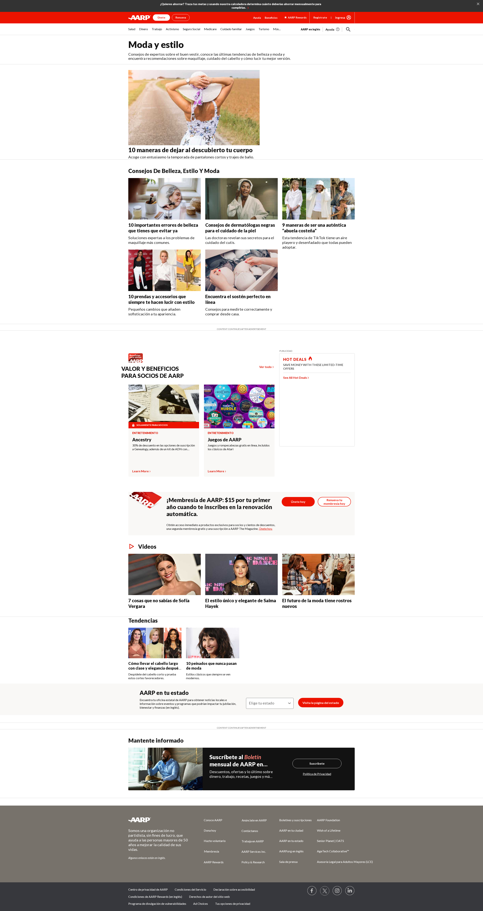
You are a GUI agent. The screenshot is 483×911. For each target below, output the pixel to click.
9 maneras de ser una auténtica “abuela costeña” (314, 227)
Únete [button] (161, 17)
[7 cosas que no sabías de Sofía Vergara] (164, 574)
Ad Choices (200, 903)
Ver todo (265, 367)
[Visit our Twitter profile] (324, 891)
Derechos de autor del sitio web (209, 896)
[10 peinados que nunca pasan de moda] (212, 643)
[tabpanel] (328, 29)
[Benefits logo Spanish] (137, 362)
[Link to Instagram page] (337, 891)
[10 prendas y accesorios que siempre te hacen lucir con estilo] (164, 270)
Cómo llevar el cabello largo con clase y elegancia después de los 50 (154, 668)
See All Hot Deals (295, 377)
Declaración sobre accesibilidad (234, 889)
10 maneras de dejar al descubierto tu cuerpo (190, 150)
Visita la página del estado (320, 702)
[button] (348, 29)
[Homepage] (139, 17)
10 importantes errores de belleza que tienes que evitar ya (163, 227)
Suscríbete (317, 763)
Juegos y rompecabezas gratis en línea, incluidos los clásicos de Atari (239, 447)
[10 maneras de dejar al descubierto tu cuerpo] (194, 107)
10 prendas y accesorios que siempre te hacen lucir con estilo (161, 299)
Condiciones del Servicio (190, 889)
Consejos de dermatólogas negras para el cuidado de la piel (240, 227)
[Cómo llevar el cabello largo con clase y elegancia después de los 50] (155, 643)
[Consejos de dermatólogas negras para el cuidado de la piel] (241, 199)
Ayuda (257, 17)
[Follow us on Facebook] (312, 891)
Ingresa (340, 17)
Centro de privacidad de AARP (148, 889)
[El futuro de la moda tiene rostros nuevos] (318, 574)
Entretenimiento (145, 433)
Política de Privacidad (317, 774)
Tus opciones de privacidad (232, 903)
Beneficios (271, 17)
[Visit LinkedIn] (350, 891)
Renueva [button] (180, 17)
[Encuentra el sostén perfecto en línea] (241, 270)
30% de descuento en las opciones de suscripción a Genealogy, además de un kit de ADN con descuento (163, 447)
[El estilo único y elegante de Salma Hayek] (241, 574)
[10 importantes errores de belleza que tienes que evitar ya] (164, 199)
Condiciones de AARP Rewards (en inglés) (155, 896)
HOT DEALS (295, 359)
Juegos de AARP (225, 439)
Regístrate (320, 17)
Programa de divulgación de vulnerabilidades (157, 903)
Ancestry (141, 439)
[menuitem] (131, 31)
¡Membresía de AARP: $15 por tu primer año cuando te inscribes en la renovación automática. (219, 506)
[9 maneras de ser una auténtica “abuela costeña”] (318, 199)
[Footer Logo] (158, 820)
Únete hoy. (265, 528)
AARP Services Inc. (254, 851)
